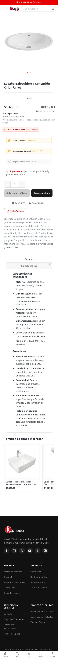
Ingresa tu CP (17, 171)
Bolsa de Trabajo (12, 593)
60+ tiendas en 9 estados (30, 2)
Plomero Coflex (37, 622)
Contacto (8, 614)
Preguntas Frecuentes (14, 619)
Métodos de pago (12, 633)
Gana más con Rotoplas (41, 617)
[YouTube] (30, 551)
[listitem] (22, 467)
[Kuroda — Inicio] (14, 535)
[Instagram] (14, 551)
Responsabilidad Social (15, 582)
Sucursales (9, 577)
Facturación (35, 571)
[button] (27, 72)
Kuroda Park (9, 587)
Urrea (29, 98)
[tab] (29, 259)
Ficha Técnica (17, 211)
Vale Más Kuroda (38, 582)
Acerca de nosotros (13, 571)
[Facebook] (7, 551)
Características (29, 265)
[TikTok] (37, 551)
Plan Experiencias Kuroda (42, 611)
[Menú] (5, 9)
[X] (22, 551)
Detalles (34, 129)
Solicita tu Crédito (38, 587)
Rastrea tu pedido (38, 577)
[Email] (45, 551)
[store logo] (14, 8)
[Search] (53, 8)
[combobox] (38, 8)
